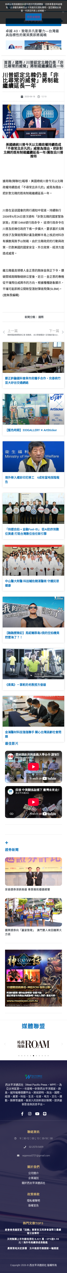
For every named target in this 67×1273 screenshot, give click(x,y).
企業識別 (33, 1178)
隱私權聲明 (33, 1200)
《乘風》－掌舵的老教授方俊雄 (25, 684)
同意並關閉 (33, 17)
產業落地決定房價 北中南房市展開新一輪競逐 (33, 1248)
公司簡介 (33, 1173)
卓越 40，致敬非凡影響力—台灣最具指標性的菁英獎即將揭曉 (32, 33)
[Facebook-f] (22, 1114)
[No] (63, 12)
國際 (19, 62)
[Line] (45, 1114)
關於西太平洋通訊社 (33, 1183)
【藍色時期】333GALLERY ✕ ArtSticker (31, 430)
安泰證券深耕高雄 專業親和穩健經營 (27, 889)
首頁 (8, 62)
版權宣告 (33, 1205)
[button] (5, 1044)
